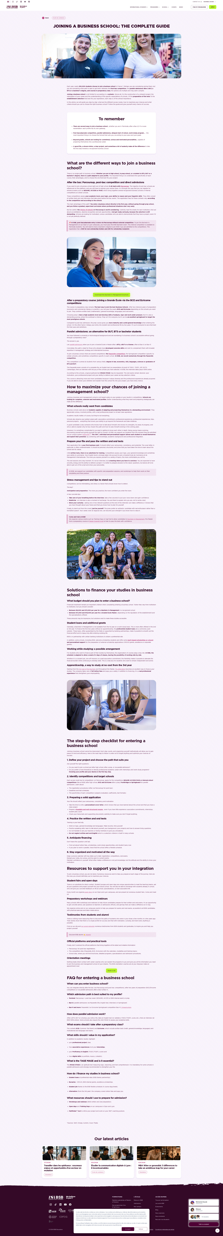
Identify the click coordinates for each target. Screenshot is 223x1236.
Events (174, 7)
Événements (159, 1206)
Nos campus (137, 1206)
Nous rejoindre (159, 1213)
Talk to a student (204, 1224)
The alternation (120, 669)
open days (88, 892)
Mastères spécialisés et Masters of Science (121, 1201)
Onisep (123, 1007)
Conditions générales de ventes (164, 1229)
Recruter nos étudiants (162, 1219)
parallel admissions (76, 344)
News (181, 7)
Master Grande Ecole (96, 521)
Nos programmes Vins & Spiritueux (119, 1206)
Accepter (128, 1229)
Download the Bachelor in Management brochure (111, 295)
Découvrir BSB (138, 1200)
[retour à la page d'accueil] (17, 7)
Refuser (141, 1229)
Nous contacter (160, 1216)
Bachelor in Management (135, 519)
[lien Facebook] (29, 2)
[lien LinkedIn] (21, 2)
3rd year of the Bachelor (87, 669)
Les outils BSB (159, 1203)
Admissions (137, 1203)
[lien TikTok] (17, 2)
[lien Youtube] (25, 2)
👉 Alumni (87, 935)
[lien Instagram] (13, 2)
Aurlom (128, 1007)
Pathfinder (86, 434)
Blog (156, 1210)
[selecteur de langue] (9, 1)
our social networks (87, 926)
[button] (139, 7)
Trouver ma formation (162, 1200)
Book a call (111, 970)
